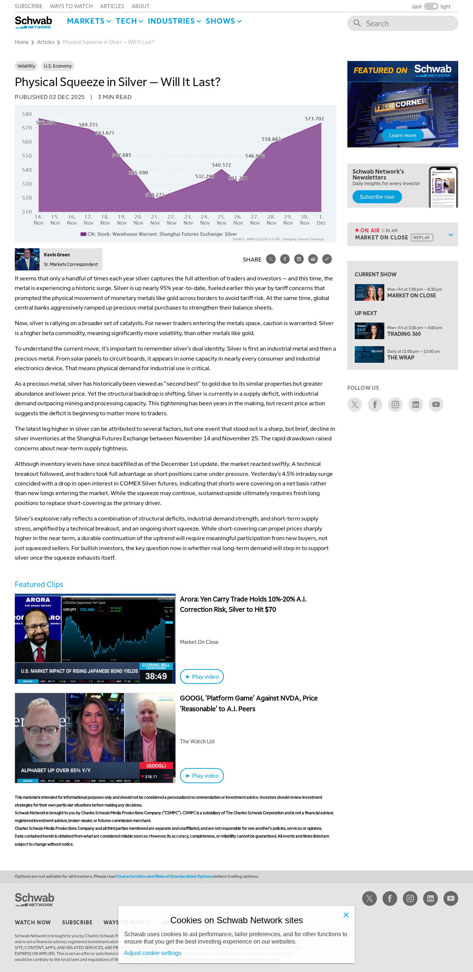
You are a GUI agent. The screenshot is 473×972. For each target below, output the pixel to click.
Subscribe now (377, 196)
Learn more (402, 135)
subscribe (28, 6)
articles (112, 6)
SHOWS (220, 20)
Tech (126, 20)
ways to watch (71, 6)
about (141, 6)
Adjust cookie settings (152, 953)
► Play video (202, 676)
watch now (33, 922)
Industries (171, 20)
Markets (86, 20)
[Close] (346, 915)
